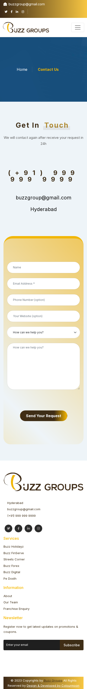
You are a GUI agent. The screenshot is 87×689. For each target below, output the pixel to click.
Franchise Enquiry (16, 609)
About (7, 596)
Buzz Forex (11, 566)
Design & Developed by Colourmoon (53, 685)
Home (22, 69)
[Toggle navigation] (77, 27)
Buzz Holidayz (13, 546)
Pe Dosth (9, 578)
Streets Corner (14, 559)
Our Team (10, 602)
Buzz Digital (11, 572)
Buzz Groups (53, 680)
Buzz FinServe (13, 553)
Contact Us (48, 69)
